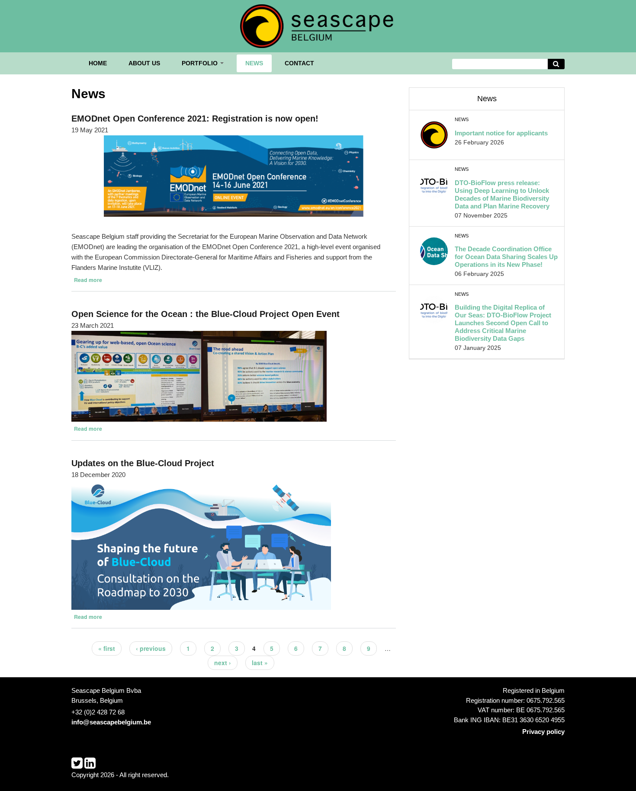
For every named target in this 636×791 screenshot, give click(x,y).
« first (106, 648)
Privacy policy (543, 731)
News (254, 63)
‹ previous (151, 648)
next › (222, 662)
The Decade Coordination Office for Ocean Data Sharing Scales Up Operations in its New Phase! (506, 256)
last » (260, 662)
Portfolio (200, 63)
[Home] (318, 25)
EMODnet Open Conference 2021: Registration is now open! (194, 118)
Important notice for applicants (501, 133)
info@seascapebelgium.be (111, 722)
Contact (299, 63)
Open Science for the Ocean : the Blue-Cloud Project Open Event (205, 314)
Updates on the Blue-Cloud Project (142, 463)
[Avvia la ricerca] (556, 64)
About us (144, 63)
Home (98, 63)
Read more (88, 280)
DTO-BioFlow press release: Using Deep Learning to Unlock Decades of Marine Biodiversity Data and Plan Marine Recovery (502, 194)
